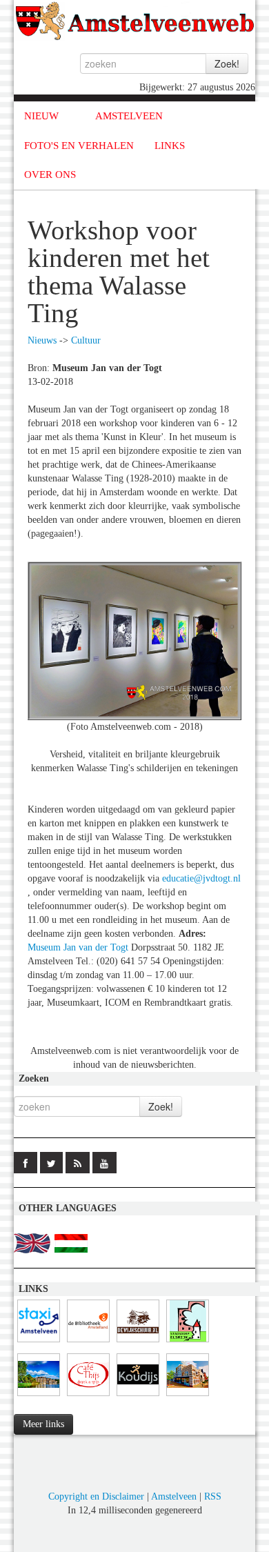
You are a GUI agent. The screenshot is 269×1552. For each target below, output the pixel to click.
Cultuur (86, 340)
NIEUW (41, 115)
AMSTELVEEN (129, 115)
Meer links (43, 1424)
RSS (212, 1496)
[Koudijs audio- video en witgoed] (138, 1396)
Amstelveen (174, 1496)
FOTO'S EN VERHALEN (79, 145)
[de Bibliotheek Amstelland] (88, 1342)
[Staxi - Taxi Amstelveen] (38, 1342)
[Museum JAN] (187, 1396)
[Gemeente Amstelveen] (38, 1396)
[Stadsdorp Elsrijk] (187, 1342)
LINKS (170, 145)
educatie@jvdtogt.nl (201, 878)
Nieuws (42, 340)
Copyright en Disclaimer (96, 1496)
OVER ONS (50, 174)
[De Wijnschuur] (138, 1342)
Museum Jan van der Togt (78, 947)
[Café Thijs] (88, 1396)
